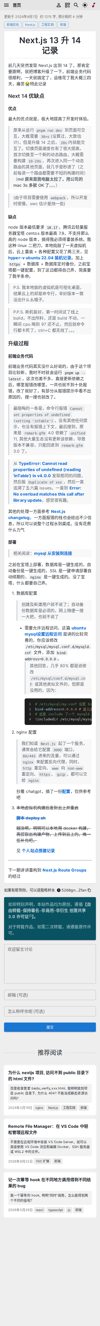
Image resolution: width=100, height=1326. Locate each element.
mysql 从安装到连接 (53, 553)
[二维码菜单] (67, 5)
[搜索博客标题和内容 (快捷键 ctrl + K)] (76, 5)
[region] (58, 711)
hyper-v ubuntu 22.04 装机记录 (39, 257)
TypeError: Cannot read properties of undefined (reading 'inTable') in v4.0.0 (47, 469)
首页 (17, 5)
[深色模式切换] (85, 5)
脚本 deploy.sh (31, 817)
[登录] (58, 5)
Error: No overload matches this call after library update (48, 494)
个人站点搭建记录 (38, 850)
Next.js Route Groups (64, 870)
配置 (66, 791)
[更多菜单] (6, 5)
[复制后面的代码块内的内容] (87, 702)
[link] (50, 1090)
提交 (50, 1027)
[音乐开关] (93, 5)
